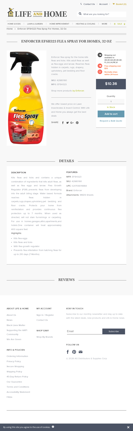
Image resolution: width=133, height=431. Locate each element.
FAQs (9, 397)
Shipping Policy (14, 371)
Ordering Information (17, 356)
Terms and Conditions (18, 386)
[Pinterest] (74, 352)
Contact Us (42, 320)
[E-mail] (81, 352)
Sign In (39, 315)
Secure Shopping (15, 366)
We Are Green (14, 339)
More (104, 24)
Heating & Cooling (85, 24)
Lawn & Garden (35, 24)
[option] (26, 98)
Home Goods (14, 24)
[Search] (80, 14)
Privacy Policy (14, 361)
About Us (11, 315)
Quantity (111, 96)
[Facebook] (68, 352)
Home (10, 28)
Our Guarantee (14, 381)
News (9, 320)
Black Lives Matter (16, 325)
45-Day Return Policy (17, 376)
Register (49, 315)
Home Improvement (59, 24)
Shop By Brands (44, 337)
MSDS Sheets (87, 195)
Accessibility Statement (18, 392)
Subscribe (114, 331)
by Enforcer (78, 90)
